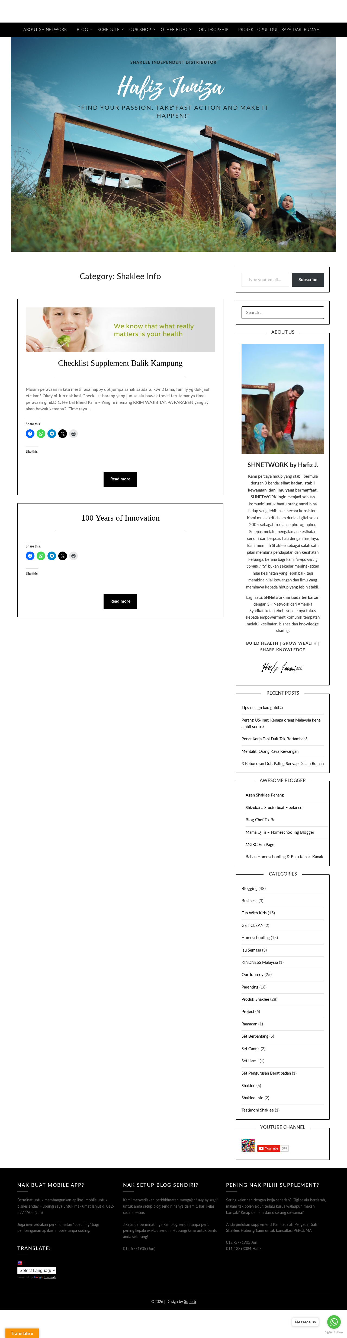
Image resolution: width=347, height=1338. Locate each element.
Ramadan (249, 1024)
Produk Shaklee (255, 999)
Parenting (250, 987)
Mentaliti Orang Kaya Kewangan (270, 752)
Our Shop (140, 30)
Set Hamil (250, 1061)
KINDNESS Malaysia (260, 963)
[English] (19, 1263)
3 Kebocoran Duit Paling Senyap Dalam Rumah (283, 764)
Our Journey (253, 975)
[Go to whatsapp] (334, 1322)
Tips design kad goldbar (263, 708)
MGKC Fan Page (260, 845)
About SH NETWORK (45, 30)
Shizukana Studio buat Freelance (274, 808)
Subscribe (307, 280)
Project (248, 1012)
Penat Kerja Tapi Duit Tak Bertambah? (274, 739)
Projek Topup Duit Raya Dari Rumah (279, 30)
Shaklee (248, 1086)
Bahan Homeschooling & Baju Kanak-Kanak (284, 857)
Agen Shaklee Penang (265, 795)
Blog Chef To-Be (260, 820)
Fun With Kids (254, 913)
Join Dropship (213, 30)
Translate (50, 1277)
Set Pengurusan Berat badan (266, 1073)
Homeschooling (256, 938)
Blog (82, 30)
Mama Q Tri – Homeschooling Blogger (280, 832)
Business (250, 901)
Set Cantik (251, 1049)
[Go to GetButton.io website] (334, 1332)
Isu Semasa (251, 950)
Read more (120, 479)
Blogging (250, 889)
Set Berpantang (255, 1036)
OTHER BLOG (174, 30)
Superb (190, 1302)
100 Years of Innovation (120, 517)
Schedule (109, 30)
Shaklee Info (253, 1098)
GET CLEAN (253, 926)
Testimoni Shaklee (258, 1110)
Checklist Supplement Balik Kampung (120, 362)
